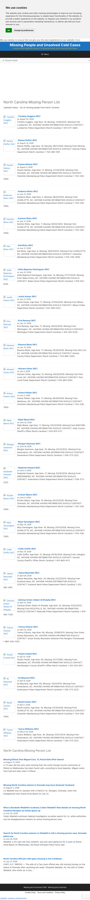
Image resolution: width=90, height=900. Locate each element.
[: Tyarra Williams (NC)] (9, 739)
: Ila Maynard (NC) (26, 678)
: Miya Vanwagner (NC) (28, 522)
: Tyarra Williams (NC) (28, 729)
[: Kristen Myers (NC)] (9, 505)
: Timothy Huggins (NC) (28, 116)
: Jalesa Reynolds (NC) (28, 573)
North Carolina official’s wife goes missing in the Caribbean (32, 859)
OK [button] (9, 30)
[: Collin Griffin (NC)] (9, 559)
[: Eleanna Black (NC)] (9, 355)
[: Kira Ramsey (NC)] (9, 331)
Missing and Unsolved (57, 887)
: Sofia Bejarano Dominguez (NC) (33, 269)
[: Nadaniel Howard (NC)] (9, 478)
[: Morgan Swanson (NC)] (9, 454)
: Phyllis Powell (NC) (27, 654)
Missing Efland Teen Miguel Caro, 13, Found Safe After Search (33, 759)
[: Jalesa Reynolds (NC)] (9, 583)
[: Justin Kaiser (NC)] (9, 307)
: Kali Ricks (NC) (25, 245)
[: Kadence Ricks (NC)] (9, 201)
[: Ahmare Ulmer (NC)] (9, 379)
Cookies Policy (30, 892)
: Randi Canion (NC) (26, 702)
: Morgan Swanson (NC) (28, 443)
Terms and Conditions (45, 892)
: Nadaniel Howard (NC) (28, 468)
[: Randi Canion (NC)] (9, 712)
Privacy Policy (60, 892)
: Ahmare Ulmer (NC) (27, 368)
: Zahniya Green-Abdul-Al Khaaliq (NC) (36, 600)
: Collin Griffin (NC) (26, 549)
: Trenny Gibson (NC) (27, 627)
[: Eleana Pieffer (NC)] (9, 150)
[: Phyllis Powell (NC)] (9, 664)
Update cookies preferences (13, 898)
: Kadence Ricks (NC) (27, 191)
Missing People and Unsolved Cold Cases (45, 45)
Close (77, 40)
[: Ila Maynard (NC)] (9, 688)
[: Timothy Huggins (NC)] (9, 126)
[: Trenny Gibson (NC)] (9, 637)
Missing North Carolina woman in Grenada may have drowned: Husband (38, 785)
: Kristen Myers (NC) (27, 495)
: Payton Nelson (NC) (27, 164)
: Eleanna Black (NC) (27, 344)
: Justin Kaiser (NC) (26, 296)
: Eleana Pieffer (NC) (27, 140)
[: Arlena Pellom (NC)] (9, 403)
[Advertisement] (45, 83)
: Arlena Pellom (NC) (27, 392)
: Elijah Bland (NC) (26, 419)
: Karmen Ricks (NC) (27, 218)
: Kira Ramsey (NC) (26, 320)
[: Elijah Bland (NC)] (9, 430)
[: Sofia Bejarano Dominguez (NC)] (9, 279)
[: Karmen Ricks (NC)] (9, 228)
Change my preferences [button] (23, 30)
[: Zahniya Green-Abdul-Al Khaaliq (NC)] (9, 610)
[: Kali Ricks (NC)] (9, 255)
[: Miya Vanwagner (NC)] (9, 532)
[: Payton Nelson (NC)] (9, 174)
